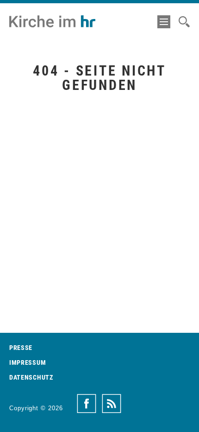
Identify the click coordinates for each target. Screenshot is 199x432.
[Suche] (184, 21)
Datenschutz (31, 377)
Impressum (27, 362)
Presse (20, 347)
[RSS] (111, 403)
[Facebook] (86, 403)
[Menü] (163, 21)
